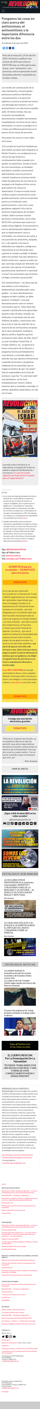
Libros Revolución (7, 1268)
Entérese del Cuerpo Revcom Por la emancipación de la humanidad (18, 1206)
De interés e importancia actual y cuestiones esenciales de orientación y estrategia (19, 1271)
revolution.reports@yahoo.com (14, 1163)
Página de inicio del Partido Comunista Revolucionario (18, 1260)
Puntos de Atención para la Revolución (13, 1210)
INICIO (4, 1184)
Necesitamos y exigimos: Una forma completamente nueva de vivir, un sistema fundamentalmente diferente (20, 1199)
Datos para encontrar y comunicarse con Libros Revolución (20, 1348)
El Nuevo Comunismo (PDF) (10, 1239)
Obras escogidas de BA (9, 1230)
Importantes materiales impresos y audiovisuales (17, 1275)
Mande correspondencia (9, 1343)
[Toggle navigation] (3, 11)
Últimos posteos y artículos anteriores (13, 1310)
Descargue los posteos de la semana (13, 1312)
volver (24, 518)
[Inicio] (19, 4)
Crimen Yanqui (6, 1213)
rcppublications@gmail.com (10, 1361)
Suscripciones (6, 1340)
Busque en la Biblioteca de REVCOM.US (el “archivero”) (19, 1324)
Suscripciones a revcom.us (12, 1155)
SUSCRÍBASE (6, 1300)
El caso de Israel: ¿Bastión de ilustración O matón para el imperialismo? (18, 475)
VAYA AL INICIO (20, 768)
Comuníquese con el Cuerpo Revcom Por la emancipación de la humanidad (19, 1352)
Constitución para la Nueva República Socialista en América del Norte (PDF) (20, 1242)
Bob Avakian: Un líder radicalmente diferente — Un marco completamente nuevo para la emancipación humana (19, 1192)
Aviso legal (5, 1391)
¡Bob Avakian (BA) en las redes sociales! (14, 1246)
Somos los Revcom (7, 1203)
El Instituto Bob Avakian (9, 1249)
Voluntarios (5, 1345)
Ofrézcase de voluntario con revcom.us (14, 1294)
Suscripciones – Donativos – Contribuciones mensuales (18, 1321)
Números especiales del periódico (16, 1318)
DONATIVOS (6, 1297)
